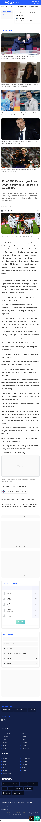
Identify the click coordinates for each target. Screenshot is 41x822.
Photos (24, 739)
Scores (13, 7)
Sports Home (4, 27)
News (17, 27)
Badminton (33, 784)
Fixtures (5, 736)
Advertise (4, 802)
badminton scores (12, 502)
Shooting (28, 788)
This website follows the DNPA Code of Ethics (14, 813)
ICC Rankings (9, 658)
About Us (12, 802)
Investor (3, 806)
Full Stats (21, 621)
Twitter (22, 504)
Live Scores (6, 733)
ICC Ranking (25, 748)
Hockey (23, 784)
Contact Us (4, 809)
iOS (2, 509)
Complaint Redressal (15, 806)
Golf (4, 788)
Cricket (12, 499)
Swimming (6, 793)
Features (24, 742)
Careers (26, 806)
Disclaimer (30, 802)
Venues (5, 748)
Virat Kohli (9, 648)
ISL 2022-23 (6, 758)
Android (35, 506)
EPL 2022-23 (26, 758)
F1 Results (22, 502)
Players (24, 745)
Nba (11, 788)
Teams (5, 745)
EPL (4, 18)
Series (24, 733)
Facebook (6, 504)
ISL (4, 14)
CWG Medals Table (11, 644)
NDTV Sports (30, 502)
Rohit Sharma (9, 663)
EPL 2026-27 (22, 7)
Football (4, 6)
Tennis (15, 784)
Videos (5, 742)
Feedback (21, 802)
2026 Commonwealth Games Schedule (17, 653)
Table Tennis (17, 793)
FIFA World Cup (10, 639)
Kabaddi (18, 788)
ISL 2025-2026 (33, 7)
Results (24, 736)
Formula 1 (6, 784)
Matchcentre (7, 773)
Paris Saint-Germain (12, 491)
